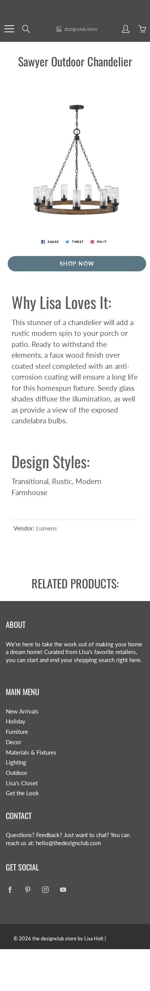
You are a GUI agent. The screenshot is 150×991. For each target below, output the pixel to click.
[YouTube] (63, 889)
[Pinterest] (27, 889)
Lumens (46, 528)
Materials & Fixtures (31, 752)
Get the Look (22, 793)
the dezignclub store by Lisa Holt (67, 938)
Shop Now (77, 263)
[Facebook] (10, 889)
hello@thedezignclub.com (68, 843)
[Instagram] (45, 889)
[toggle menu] (9, 29)
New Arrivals (22, 711)
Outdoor (16, 773)
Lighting (16, 762)
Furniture (17, 731)
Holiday (15, 721)
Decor (13, 742)
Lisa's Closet (22, 783)
